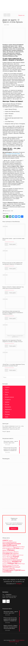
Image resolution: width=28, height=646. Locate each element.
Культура (7, 404)
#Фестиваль (21, 548)
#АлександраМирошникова (9, 542)
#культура (9, 556)
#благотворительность (7, 552)
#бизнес (11, 550)
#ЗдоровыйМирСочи (7, 546)
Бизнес (6, 394)
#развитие (7, 567)
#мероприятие (7, 560)
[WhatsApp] (12, 643)
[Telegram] (16, 643)
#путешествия (15, 565)
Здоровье (7, 402)
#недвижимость (7, 562)
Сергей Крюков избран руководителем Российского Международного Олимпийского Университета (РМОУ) (12, 313)
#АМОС (5, 540)
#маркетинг (14, 558)
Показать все (21, 15)
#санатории (5, 568)
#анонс (4, 550)
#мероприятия (17, 560)
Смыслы (7, 392)
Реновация (7, 414)
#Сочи (16, 548)
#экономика (6, 572)
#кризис (4, 556)
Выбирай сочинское (9, 397)
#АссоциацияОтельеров (11, 544)
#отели (4, 565)
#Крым (23, 546)
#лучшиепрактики (6, 558)
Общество (7, 411)
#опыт (19, 563)
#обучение (4, 563)
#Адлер (11, 540)
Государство (8, 399)
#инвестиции (6, 555)
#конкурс (21, 555)
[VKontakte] (14, 643)
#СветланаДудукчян (7, 548)
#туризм (17, 570)
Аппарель (19, 583)
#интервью (13, 555)
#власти (16, 552)
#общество (12, 563)
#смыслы (12, 568)
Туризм (6, 416)
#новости (16, 561)
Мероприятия (8, 407)
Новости (7, 389)
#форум (23, 570)
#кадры (18, 555)
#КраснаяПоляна (17, 546)
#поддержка (9, 565)
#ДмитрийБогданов (9, 545)
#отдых (23, 563)
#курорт (16, 557)
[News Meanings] (14, 3)
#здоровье (16, 553)
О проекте (7, 387)
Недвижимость (8, 409)
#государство (7, 553)
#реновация (16, 567)
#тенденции (7, 570)
